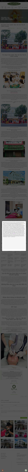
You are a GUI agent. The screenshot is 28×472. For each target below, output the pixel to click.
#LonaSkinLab (5, 236)
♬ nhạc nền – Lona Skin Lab (11, 236)
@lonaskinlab (5, 222)
